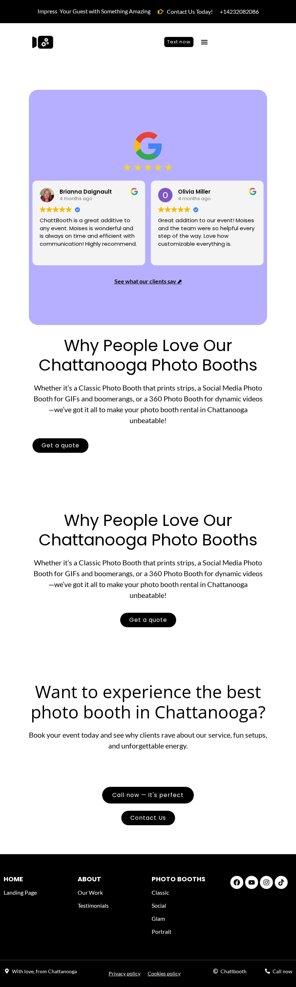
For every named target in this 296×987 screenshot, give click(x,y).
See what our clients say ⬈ (148, 281)
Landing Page (20, 892)
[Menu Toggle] (204, 42)
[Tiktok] (281, 882)
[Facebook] (236, 882)
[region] (93, 935)
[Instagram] (266, 882)
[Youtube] (251, 882)
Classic (160, 892)
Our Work (90, 892)
